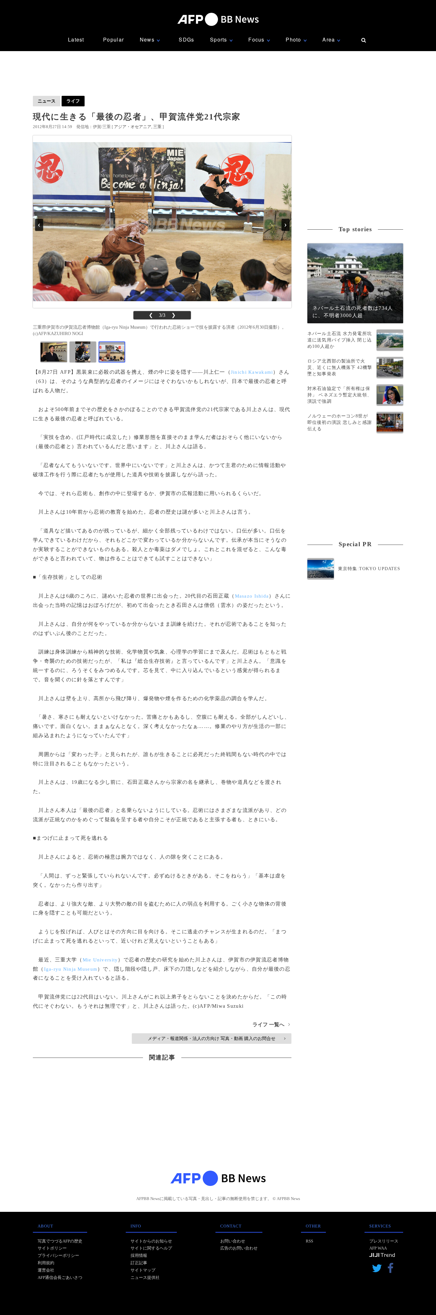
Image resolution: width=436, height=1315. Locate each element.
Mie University (100, 959)
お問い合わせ (232, 1241)
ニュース (47, 100)
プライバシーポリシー (58, 1255)
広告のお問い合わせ (239, 1248)
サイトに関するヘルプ (151, 1248)
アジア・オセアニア (132, 126)
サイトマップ (143, 1270)
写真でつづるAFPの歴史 (60, 1241)
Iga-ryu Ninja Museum (71, 969)
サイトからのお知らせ (151, 1241)
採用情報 (139, 1255)
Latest (76, 39)
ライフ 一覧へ (271, 1024)
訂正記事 (139, 1262)
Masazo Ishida (252, 596)
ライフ (73, 100)
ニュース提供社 (145, 1277)
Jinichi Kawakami (252, 372)
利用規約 (46, 1262)
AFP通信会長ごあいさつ (60, 1277)
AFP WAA (378, 1248)
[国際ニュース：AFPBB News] (218, 19)
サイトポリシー (52, 1248)
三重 (157, 126)
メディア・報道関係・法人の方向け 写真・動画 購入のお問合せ (216, 1038)
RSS (309, 1241)
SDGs (186, 39)
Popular (113, 39)
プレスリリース (383, 1241)
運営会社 (46, 1270)
